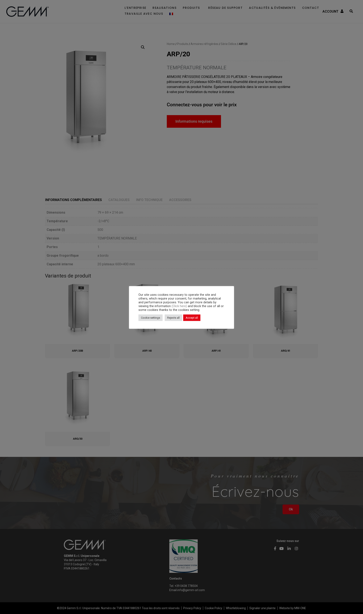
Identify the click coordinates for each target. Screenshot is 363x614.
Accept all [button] (192, 317)
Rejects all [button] (173, 317)
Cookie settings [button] (150, 317)
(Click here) (180, 306)
